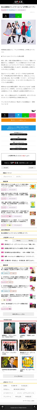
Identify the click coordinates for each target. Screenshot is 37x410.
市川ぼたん (7, 389)
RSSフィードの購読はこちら (19, 120)
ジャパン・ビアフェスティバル (25, 393)
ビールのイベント (8, 393)
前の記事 (6, 167)
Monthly (31, 240)
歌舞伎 (5, 385)
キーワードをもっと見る (28, 400)
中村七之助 (18, 396)
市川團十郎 (14, 385)
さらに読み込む (18, 376)
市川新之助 (24, 385)
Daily (6, 240)
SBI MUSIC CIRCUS (19, 389)
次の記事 (31, 167)
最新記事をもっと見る (18, 314)
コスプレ (18, 176)
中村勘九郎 (28, 396)
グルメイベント (8, 176)
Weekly (18, 240)
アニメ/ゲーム (7, 396)
